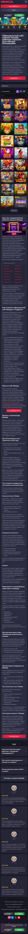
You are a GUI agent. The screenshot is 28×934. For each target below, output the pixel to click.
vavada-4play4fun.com (7, 282)
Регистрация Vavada (14, 736)
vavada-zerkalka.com (18, 276)
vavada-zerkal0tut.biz (7, 276)
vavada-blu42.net (6, 268)
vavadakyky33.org (18, 268)
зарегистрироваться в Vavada (10, 402)
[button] (2, 21)
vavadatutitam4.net (18, 282)
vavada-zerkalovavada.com (8, 271)
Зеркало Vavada (14, 78)
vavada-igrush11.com (18, 265)
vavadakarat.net (6, 265)
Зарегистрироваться (14, 6)
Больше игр (14, 210)
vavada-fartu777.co (18, 271)
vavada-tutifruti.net (7, 279)
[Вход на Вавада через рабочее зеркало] (14, 228)
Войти (14, 10)
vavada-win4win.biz (18, 279)
